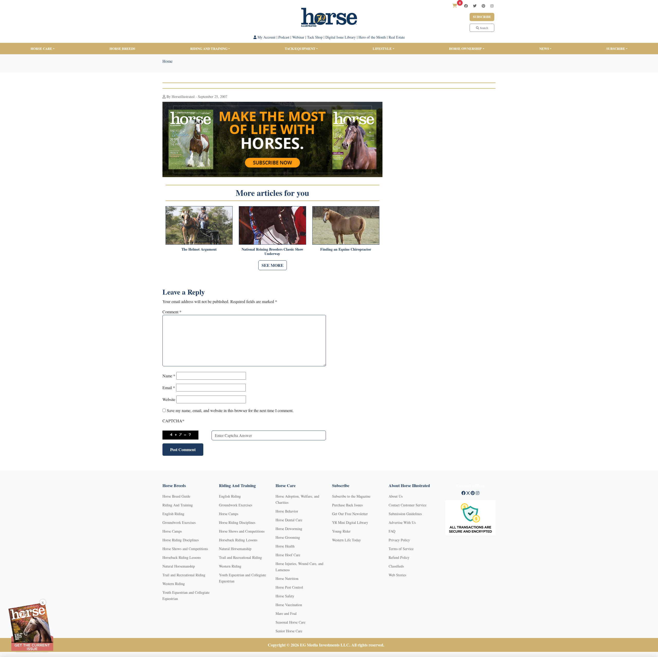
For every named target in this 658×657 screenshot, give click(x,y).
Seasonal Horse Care (290, 622)
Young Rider (341, 531)
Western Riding (173, 583)
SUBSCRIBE (615, 48)
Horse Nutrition (287, 578)
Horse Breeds (122, 48)
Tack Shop (315, 37)
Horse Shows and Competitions (185, 548)
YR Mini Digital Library (350, 522)
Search (483, 28)
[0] (454, 5)
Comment (171, 311)
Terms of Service (401, 548)
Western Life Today (346, 539)
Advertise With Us (402, 522)
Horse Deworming (289, 528)
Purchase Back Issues (347, 505)
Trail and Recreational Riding (183, 574)
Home (167, 61)
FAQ (392, 531)
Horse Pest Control (289, 587)
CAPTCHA (173, 420)
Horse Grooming (288, 537)
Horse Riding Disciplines (180, 539)
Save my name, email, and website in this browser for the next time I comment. (230, 410)
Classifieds (396, 566)
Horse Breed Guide (176, 496)
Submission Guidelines (405, 513)
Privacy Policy (399, 539)
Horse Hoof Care (288, 554)
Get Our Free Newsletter (350, 513)
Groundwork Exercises (179, 522)
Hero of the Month (372, 37)
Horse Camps (172, 531)
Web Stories (397, 574)
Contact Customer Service (407, 505)
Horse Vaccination (289, 604)
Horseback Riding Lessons (181, 557)
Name (168, 375)
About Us (396, 496)
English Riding (173, 513)
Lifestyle (382, 48)
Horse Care (41, 48)
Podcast (283, 37)
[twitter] (475, 5)
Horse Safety (285, 596)
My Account (266, 37)
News (544, 48)
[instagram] (492, 5)
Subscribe (482, 17)
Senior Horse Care (289, 630)
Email (168, 387)
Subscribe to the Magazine (351, 496)
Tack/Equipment (300, 48)
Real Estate (397, 37)
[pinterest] (483, 5)
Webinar (298, 37)
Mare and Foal (286, 613)
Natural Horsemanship (178, 566)
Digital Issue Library (340, 37)
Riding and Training (208, 48)
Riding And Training (177, 505)
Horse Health (285, 546)
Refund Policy (399, 557)
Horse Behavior (287, 511)
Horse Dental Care (289, 519)
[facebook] (466, 5)
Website (168, 399)
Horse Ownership (465, 48)
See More (273, 265)
